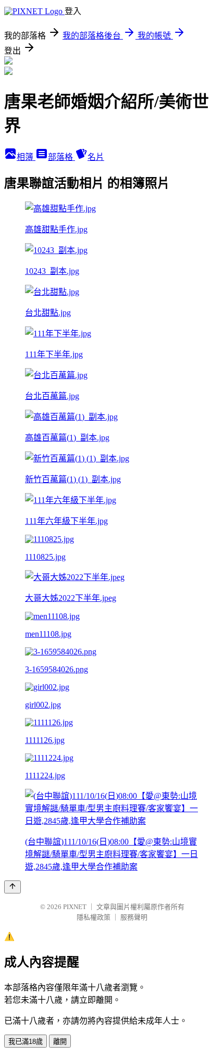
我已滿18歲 (25, 1042)
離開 (60, 1042)
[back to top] (12, 886)
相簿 (26, 157)
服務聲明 (133, 917)
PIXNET (74, 907)
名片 (96, 157)
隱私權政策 (93, 917)
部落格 (61, 157)
